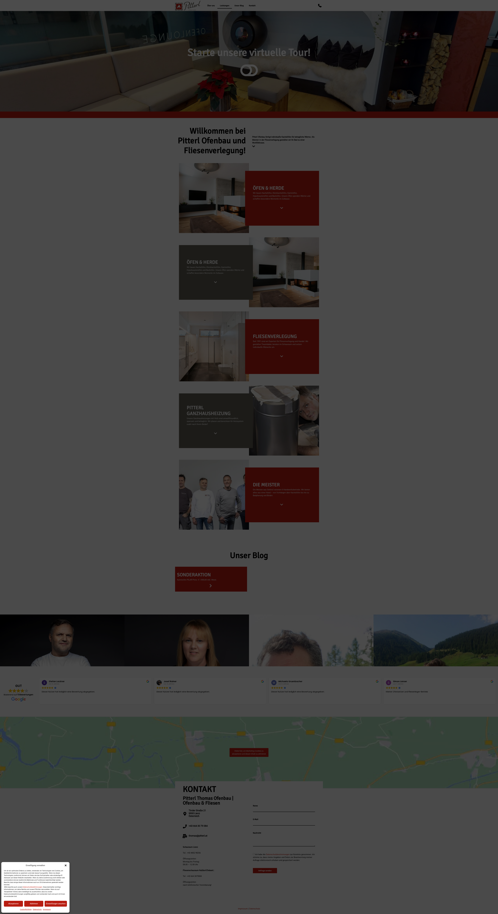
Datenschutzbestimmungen (32, 887)
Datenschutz (37, 909)
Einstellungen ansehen (55, 903)
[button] (65, 865)
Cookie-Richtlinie (26, 909)
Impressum (47, 909)
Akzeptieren (13, 903)
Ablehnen (34, 903)
